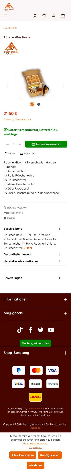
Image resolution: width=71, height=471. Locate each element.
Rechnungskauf (17, 207)
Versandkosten (36, 408)
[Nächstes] (64, 85)
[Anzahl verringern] (7, 144)
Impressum (35, 447)
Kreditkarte (15, 212)
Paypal (11, 218)
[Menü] (7, 15)
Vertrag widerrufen (35, 343)
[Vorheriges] (6, 85)
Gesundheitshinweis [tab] (17, 254)
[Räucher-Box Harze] (35, 84)
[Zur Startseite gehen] (35, 7)
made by (35, 427)
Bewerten (29, 153)
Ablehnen (35, 465)
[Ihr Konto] (53, 15)
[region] (35, 85)
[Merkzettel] (44, 15)
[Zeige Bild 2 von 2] (38, 104)
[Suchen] (34, 15)
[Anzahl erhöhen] (20, 144)
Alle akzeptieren (23, 455)
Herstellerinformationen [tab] (21, 261)
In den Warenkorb (48, 144)
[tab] (33, 238)
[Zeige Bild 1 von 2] (32, 104)
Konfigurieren (50, 455)
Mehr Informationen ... (35, 443)
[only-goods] (35, 48)
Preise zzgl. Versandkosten (17, 119)
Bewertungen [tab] (13, 278)
